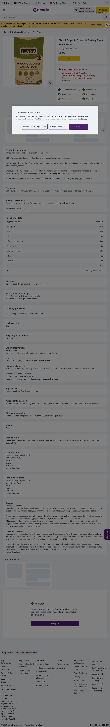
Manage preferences (58, 126)
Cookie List (82, 119)
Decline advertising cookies (34, 126)
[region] (55, 119)
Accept (78, 126)
